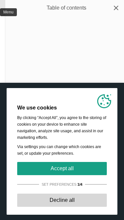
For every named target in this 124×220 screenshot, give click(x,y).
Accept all (62, 168)
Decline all (62, 200)
